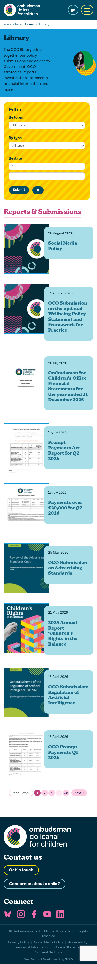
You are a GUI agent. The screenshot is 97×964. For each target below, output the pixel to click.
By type (15, 138)
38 (66, 793)
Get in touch (21, 870)
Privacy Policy (18, 942)
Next (78, 793)
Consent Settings (48, 952)
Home (29, 24)
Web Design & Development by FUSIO (48, 959)
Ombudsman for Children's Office (27, 10)
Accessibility (77, 942)
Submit (19, 190)
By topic (16, 117)
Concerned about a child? (34, 883)
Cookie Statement (68, 947)
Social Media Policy (48, 942)
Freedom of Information (31, 947)
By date (15, 158)
